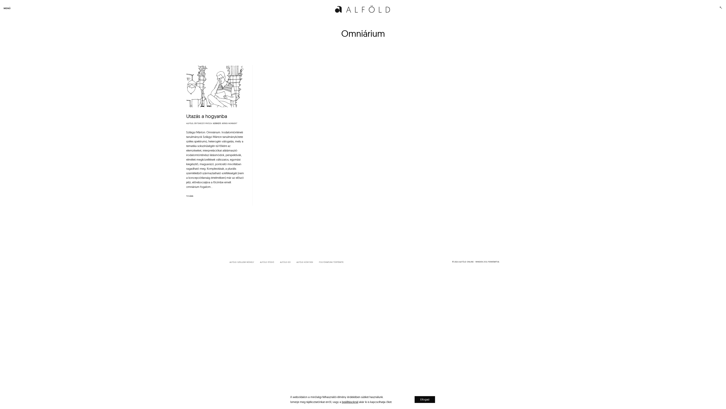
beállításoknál (350, 402)
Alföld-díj (285, 262)
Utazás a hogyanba (206, 116)
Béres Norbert (229, 123)
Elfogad (424, 399)
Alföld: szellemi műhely (242, 262)
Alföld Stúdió (267, 262)
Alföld (189, 123)
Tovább (189, 196)
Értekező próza (203, 123)
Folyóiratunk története (331, 262)
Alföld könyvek (304, 262)
